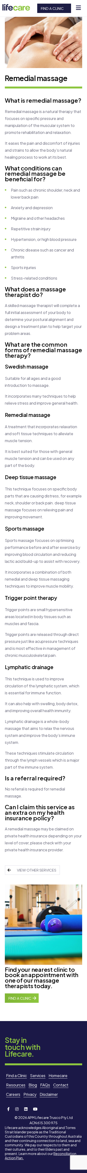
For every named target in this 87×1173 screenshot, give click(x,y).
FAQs (45, 1084)
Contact (60, 1084)
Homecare (58, 1075)
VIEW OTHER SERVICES (36, 870)
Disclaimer (49, 1094)
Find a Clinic (52, 8)
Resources (15, 1084)
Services (37, 1075)
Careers (13, 1094)
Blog (33, 1084)
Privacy (29, 1094)
